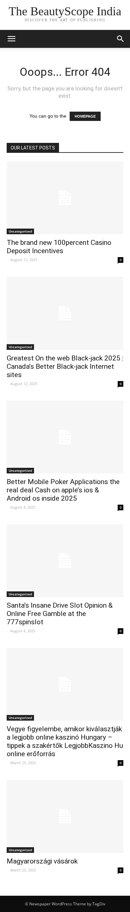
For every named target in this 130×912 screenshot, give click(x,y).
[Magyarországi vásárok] (65, 816)
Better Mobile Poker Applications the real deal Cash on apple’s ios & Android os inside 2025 (63, 490)
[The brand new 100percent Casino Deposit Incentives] (65, 197)
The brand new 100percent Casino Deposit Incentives (59, 247)
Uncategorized (20, 231)
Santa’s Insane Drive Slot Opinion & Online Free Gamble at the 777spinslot (60, 613)
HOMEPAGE (85, 116)
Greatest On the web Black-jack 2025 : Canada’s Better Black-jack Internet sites (65, 366)
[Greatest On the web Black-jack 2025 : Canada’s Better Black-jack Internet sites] (65, 313)
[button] (120, 39)
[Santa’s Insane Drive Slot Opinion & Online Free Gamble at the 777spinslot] (65, 560)
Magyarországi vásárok (42, 861)
